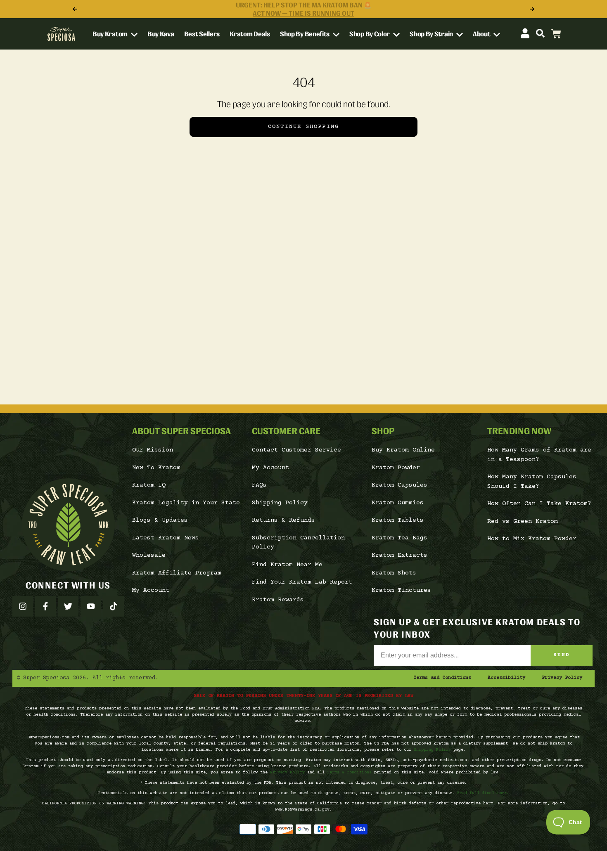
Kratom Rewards (278, 599)
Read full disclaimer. (483, 793)
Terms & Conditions (349, 772)
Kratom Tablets (398, 520)
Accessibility (506, 678)
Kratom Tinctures (401, 590)
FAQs (259, 485)
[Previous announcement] (75, 9)
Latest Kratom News (165, 537)
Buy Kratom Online (403, 450)
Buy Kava (160, 34)
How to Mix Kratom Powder (531, 538)
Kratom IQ (149, 485)
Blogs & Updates (160, 520)
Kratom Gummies (398, 502)
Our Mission (152, 450)
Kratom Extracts (399, 555)
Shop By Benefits (305, 34)
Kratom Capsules (399, 485)
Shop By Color (370, 34)
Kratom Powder (396, 467)
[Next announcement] (532, 9)
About (482, 34)
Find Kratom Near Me (287, 564)
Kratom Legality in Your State (186, 502)
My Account (150, 590)
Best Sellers (202, 34)
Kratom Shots (394, 573)
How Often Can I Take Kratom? (539, 503)
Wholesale (149, 555)
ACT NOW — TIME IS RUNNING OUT (303, 13)
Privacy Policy (562, 678)
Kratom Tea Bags (399, 537)
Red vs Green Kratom (522, 521)
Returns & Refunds (283, 520)
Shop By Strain (432, 34)
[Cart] (556, 34)
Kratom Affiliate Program (176, 573)
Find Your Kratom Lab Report (302, 582)
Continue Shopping (303, 126)
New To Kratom (156, 467)
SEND (561, 655)
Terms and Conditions (442, 678)
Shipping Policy (280, 502)
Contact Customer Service (296, 450)
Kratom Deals (250, 34)
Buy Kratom (110, 34)
